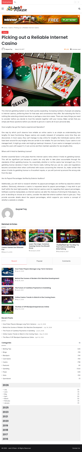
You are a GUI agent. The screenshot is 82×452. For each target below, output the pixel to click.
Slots (4, 375)
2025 (6, 407)
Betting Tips (7, 349)
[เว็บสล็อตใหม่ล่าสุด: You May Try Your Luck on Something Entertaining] (68, 236)
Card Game (7, 359)
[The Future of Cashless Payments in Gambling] (7, 291)
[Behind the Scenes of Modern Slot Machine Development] (7, 281)
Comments (66, 261)
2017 (5, 434)
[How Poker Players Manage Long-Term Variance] (7, 272)
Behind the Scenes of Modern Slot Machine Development (37, 278)
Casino (10, 27)
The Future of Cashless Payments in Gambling (29, 2)
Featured (6, 365)
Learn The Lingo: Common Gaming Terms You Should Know (39, 246)
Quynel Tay (8, 49)
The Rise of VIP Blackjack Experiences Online (32, 307)
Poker (5, 372)
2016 (5, 439)
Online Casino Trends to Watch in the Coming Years (35, 297)
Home (5, 27)
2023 (6, 412)
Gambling (6, 368)
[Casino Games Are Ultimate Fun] (14, 237)
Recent (14, 261)
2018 (5, 430)
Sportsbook (7, 378)
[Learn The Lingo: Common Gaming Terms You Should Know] (41, 235)
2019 (5, 425)
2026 (6, 385)
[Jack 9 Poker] (17, 8)
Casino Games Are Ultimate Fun (12, 248)
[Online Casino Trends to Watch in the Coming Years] (7, 300)
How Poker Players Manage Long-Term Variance (34, 269)
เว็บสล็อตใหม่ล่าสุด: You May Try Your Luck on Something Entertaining (67, 247)
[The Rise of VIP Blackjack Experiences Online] (7, 310)
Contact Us (76, 448)
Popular (39, 261)
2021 (5, 416)
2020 (6, 421)
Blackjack (6, 355)
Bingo (5, 352)
